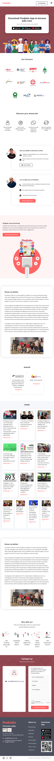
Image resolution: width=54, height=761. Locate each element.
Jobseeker (31, 730)
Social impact (32, 740)
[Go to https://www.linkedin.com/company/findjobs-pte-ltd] (10, 758)
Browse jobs (32, 727)
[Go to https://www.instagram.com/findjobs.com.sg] (7, 758)
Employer (31, 733)
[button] (42, 3)
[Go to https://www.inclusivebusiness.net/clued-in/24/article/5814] (44, 420)
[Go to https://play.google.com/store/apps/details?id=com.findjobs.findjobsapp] (27, 28)
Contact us (31, 750)
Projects (30, 737)
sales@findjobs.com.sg (16, 681)
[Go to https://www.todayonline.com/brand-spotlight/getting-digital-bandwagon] (20, 506)
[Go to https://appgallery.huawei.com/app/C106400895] (36, 28)
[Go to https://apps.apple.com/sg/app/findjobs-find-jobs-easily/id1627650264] (17, 28)
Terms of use (32, 746)
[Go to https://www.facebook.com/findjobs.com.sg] (4, 758)
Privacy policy (32, 743)
